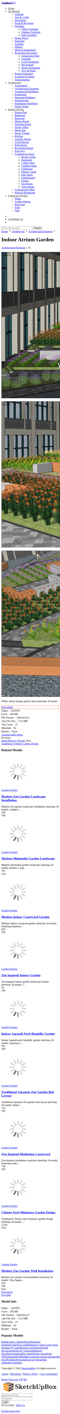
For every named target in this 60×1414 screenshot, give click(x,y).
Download (7, 707)
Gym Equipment (30, 61)
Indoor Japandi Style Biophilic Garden (28, 1033)
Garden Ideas (16, 734)
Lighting (19, 44)
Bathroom (20, 115)
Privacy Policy (30, 1374)
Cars (30, 1347)
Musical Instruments (25, 50)
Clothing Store (29, 166)
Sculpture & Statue (24, 76)
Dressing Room (23, 124)
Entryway (20, 151)
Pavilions (11, 1359)
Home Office (21, 127)
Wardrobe (38, 1347)
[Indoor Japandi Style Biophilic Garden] (18, 1024)
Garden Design (23, 201)
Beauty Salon (28, 157)
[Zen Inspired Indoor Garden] (18, 966)
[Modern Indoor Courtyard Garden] (18, 907)
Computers (51, 1356)
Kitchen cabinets (15, 1342)
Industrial (19, 41)
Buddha (25, 1356)
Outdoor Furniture (30, 32)
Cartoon (33, 1356)
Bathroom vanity (36, 1344)
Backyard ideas (33, 1359)
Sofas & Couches (22, 1350)
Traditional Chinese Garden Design (19, 743)
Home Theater (22, 133)
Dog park (22, 1344)
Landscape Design (18, 195)
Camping (26, 58)
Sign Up (20, 1405)
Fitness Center (28, 171)
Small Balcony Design (13, 740)
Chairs (13, 1344)
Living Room (22, 142)
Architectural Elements (27, 88)
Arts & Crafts (22, 17)
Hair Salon (27, 174)
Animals (19, 14)
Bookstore (26, 160)
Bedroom (19, 118)
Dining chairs (39, 1353)
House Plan (21, 112)
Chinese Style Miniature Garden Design (28, 1212)
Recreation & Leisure (26, 53)
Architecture (14, 82)
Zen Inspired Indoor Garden (20, 975)
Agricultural (21, 85)
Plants (18, 198)
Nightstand (10, 1356)
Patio (17, 207)
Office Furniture (29, 29)
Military (19, 47)
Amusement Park (30, 56)
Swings (41, 1356)
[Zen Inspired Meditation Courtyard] (18, 1144)
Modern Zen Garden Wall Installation (27, 1271)
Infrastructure (22, 100)
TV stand (15, 1347)
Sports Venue (22, 106)
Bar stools (27, 1353)
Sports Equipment (30, 67)
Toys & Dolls (28, 70)
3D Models (14, 11)
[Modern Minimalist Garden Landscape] (18, 849)
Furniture (19, 26)
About (4, 1374)
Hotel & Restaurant (25, 192)
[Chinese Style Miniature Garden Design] (18, 1203)
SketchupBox (8, 2)
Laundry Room (23, 139)
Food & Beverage (24, 23)
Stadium (17, 1353)
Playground (27, 64)
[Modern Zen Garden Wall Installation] (18, 1261)
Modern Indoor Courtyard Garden (25, 917)
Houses (24, 1347)
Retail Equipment (24, 73)
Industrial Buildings (25, 97)
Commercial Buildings (26, 91)
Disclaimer (15, 1374)
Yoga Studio (27, 186)
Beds (4, 1342)
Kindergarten (28, 177)
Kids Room (21, 145)
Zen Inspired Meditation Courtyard (25, 1154)
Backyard (20, 204)
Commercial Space (24, 154)
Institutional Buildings (26, 103)
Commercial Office (25, 189)
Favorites (6, 1295)
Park (17, 210)
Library (25, 180)
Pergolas (20, 1359)
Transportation (22, 79)
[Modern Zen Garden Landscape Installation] (18, 787)
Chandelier (16, 1362)
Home (11, 8)
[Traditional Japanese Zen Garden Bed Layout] (18, 1082)
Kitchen (19, 136)
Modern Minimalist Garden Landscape (28, 858)
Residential (20, 94)
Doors (10, 1353)
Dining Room (22, 121)
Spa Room (26, 183)
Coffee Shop (28, 163)
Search (37, 228)
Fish (18, 1356)
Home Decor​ (21, 38)
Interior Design (16, 109)
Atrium (5, 734)
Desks (27, 1342)
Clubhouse (27, 168)
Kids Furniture (29, 35)
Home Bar (20, 130)
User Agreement (48, 1374)
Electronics (20, 20)
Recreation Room (24, 148)
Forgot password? (10, 1411)
